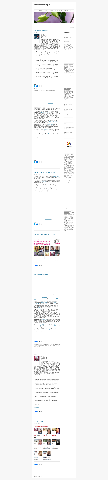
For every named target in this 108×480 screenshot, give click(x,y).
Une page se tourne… (66, 37)
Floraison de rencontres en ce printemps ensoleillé (45, 172)
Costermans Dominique (67, 62)
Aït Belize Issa (70, 46)
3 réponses (35, 354)
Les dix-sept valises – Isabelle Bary (68, 109)
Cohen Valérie (35, 165)
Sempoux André (66, 93)
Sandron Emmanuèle (70, 91)
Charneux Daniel (57, 164)
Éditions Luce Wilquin (42, 5)
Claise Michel (35, 345)
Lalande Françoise (38, 269)
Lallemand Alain (53, 345)
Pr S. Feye (65, 220)
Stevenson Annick (69, 94)
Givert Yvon (65, 72)
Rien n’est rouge (44, 181)
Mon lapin (40, 141)
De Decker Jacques (66, 65)
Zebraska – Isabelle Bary (71, 180)
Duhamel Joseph (66, 67)
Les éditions (51, 10)
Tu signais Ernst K (44, 297)
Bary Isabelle (53, 164)
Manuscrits (66, 10)
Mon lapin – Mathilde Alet (40, 352)
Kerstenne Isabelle (66, 78)
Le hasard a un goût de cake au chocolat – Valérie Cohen (69, 205)
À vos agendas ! (66, 41)
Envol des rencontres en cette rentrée (42, 96)
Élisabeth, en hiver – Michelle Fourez (68, 122)
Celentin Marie (54, 268)
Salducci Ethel (42, 269)
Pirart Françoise (66, 88)
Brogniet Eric (69, 51)
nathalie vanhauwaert (66, 187)
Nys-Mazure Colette (71, 87)
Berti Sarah (69, 50)
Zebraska (49, 133)
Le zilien (51, 331)
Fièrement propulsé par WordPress (38, 476)
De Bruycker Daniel (44, 165)
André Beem (69, 45)
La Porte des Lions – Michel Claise (68, 104)
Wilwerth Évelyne (66, 99)
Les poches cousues (44, 302)
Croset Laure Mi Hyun (71, 63)
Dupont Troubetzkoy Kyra (67, 68)
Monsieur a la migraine (44, 112)
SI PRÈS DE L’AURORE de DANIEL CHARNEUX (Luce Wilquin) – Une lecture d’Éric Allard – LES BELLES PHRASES (69, 168)
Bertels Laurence (66, 50)
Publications (40, 10)
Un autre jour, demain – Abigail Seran (68, 124)
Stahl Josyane (65, 94)
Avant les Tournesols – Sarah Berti (68, 132)
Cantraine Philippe (66, 53)
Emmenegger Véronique (50, 165)
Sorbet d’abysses (46, 129)
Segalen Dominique (71, 92)
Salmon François (66, 91)
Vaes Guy (70, 96)
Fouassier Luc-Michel (43, 345)
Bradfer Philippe (66, 51)
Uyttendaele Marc (66, 96)
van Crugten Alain (71, 97)
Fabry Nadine (65, 70)
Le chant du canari (50, 103)
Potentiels (48, 329)
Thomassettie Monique (71, 95)
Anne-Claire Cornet (66, 46)
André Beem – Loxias (71, 207)
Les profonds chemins (51, 293)
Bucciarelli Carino (69, 52)
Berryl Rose (69, 49)
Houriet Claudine (71, 75)
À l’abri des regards (44, 319)
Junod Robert (68, 77)
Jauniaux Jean (69, 76)
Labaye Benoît (70, 78)
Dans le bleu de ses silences (53, 121)
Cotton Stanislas (39, 165)
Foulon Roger (65, 71)
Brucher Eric (65, 52)
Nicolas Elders (65, 207)
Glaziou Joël (68, 72)
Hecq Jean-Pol (71, 74)
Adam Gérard (65, 44)
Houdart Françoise (48, 345)
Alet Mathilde (51, 90)
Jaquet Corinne (65, 76)
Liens (70, 10)
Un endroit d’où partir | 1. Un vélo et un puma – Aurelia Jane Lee (69, 223)
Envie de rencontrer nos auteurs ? (41, 274)
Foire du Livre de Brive (56, 325)
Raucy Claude (69, 88)
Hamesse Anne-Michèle (67, 74)
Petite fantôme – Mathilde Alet (41, 30)
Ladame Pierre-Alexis (66, 79)
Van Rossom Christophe (67, 98)
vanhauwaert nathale (66, 212)
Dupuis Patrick (65, 69)
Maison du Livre (46, 294)
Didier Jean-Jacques (71, 66)
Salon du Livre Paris (46, 269)
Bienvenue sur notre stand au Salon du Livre (44, 234)
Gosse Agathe (72, 72)
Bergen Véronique (70, 48)
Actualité (45, 10)
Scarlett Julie (65, 214)
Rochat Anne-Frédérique (39, 166)
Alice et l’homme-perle (56, 176)
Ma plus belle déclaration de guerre (44, 324)
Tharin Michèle (65, 95)
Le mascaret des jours (48, 219)
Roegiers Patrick (66, 90)
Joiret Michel (65, 77)
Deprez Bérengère (66, 66)
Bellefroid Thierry (66, 48)
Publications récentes (67, 102)
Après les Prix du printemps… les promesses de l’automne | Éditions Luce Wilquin (69, 217)
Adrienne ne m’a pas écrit (46, 145)
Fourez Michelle (55, 165)
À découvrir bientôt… (39, 421)
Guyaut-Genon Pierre (66, 73)
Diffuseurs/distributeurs (59, 10)
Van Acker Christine (66, 97)
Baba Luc (65, 47)
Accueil (35, 10)
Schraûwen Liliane (66, 92)
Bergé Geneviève (66, 49)
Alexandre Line (65, 45)
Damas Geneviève (66, 64)
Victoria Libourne (50, 124)
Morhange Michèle (66, 87)
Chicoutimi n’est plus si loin (46, 198)
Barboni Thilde (68, 47)
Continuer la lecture (37, 82)
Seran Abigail (69, 93)
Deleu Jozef (70, 65)
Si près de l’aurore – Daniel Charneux (68, 117)
